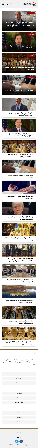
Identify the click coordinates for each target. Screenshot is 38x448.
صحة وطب (19, 417)
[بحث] (8, 4)
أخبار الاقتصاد (19, 393)
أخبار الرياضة (19, 383)
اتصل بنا (19, 432)
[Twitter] (17, 441)
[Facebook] (21, 441)
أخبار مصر (19, 374)
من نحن (19, 437)
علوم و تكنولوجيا (19, 402)
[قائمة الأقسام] (3, 4)
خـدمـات (19, 421)
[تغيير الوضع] (12, 4)
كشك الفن (19, 413)
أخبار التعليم (19, 398)
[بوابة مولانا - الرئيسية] (29, 4)
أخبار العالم (19, 378)
